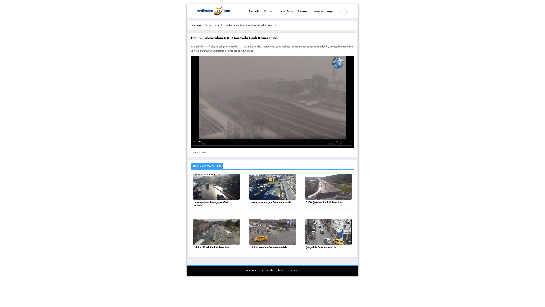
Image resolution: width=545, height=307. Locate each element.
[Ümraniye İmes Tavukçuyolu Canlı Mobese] (216, 186)
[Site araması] (343, 12)
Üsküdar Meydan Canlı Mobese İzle (268, 247)
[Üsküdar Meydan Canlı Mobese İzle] (272, 231)
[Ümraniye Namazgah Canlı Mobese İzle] (272, 186)
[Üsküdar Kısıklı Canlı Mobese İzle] (216, 231)
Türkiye (268, 11)
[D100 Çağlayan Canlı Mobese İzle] (328, 186)
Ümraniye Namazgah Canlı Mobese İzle (270, 202)
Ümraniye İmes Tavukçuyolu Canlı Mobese (211, 204)
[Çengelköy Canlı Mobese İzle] (328, 231)
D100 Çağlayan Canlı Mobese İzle (324, 202)
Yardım (293, 270)
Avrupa (318, 11)
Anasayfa (254, 11)
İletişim (281, 270)
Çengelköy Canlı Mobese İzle (321, 247)
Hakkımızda (266, 270)
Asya (330, 11)
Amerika (303, 11)
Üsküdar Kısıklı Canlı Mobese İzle (211, 247)
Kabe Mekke (286, 11)
